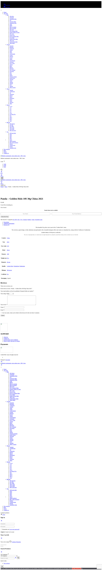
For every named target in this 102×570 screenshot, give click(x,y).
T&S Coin (12, 40)
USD (5, 164)
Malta (11, 66)
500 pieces (9, 270)
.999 (8, 254)
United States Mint (13, 41)
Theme (8, 88)
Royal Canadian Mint (14, 36)
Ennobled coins (13, 148)
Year (8, 131)
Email (2, 310)
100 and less (12, 123)
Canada (11, 50)
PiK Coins (12, 33)
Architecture (12, 91)
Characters (12, 94)
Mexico (11, 67)
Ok (73, 568)
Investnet (8, 359)
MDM (11, 25)
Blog (5, 150)
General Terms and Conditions (11, 339)
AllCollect (12, 16)
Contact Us (6, 153)
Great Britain (12, 60)
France (11, 58)
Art (10, 92)
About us (6, 337)
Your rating (4, 293)
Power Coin (12, 35)
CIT (10, 20)
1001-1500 (12, 127)
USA (11, 84)
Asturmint (12, 17)
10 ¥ (8, 246)
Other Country (13, 87)
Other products (13, 141)
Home (5, 12)
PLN (5, 167)
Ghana (11, 59)
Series (11, 140)
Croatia (11, 55)
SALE (5, 152)
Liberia (11, 64)
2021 (11, 137)
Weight (8, 105)
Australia (11, 45)
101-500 (11, 125)
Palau (11, 74)
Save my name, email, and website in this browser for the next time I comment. (21, 312)
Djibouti (11, 56)
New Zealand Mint (13, 31)
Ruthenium (22, 266)
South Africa (12, 78)
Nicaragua (12, 71)
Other (11, 103)
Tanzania (11, 79)
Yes (8, 274)
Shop (6, 186)
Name (2, 307)
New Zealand (12, 70)
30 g (10, 115)
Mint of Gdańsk (13, 27)
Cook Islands (12, 54)
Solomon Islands (13, 76)
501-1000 (12, 126)
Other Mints (12, 43)
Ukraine (11, 83)
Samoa (11, 75)
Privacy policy (78, 568)
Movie (11, 97)
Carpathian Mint (13, 19)
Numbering (16, 266)
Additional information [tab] (9, 223)
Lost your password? (14, 529)
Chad (11, 51)
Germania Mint (13, 21)
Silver (8, 250)
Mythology (12, 98)
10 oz (11, 113)
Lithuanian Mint (13, 23)
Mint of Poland (13, 28)
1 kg (10, 121)
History (11, 95)
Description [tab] (6, 222)
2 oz (10, 109)
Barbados (11, 47)
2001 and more (13, 130)
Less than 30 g (13, 114)
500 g (11, 119)
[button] (3, 514)
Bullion (11, 144)
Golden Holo (10, 266)
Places (11, 99)
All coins (6, 13)
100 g (11, 117)
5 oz (10, 111)
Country (8, 44)
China (11, 52)
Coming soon (12, 145)
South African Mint (14, 39)
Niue (11, 72)
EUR (5, 165)
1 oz (10, 107)
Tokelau (11, 82)
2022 (11, 138)
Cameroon (12, 48)
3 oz (10, 110)
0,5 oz (11, 106)
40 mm (8, 262)
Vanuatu (11, 86)
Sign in (2, 532)
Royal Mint (12, 37)
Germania (12, 62)
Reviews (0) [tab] (6, 224)
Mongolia (12, 68)
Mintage (8, 122)
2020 (11, 135)
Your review (4, 304)
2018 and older (13, 133)
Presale (11, 146)
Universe (11, 102)
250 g (11, 118)
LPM (11, 24)
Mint (8, 15)
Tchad (11, 80)
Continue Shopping (16, 542)
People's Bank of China (14, 32)
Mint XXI (12, 29)
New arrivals (7, 149)
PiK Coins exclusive (14, 142)
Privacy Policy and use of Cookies (12, 341)
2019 (11, 134)
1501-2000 (12, 129)
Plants (11, 101)
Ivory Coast (12, 63)
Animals (11, 90)
